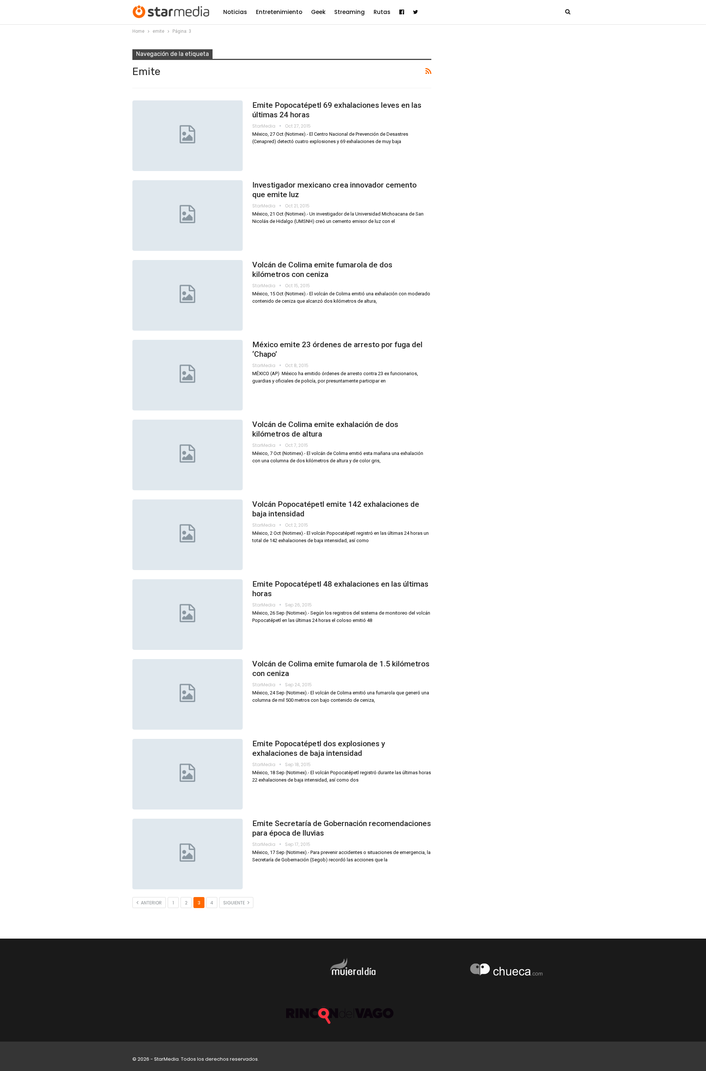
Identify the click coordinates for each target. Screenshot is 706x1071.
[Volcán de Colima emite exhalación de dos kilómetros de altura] (187, 455)
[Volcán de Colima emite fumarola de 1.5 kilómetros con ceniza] (187, 694)
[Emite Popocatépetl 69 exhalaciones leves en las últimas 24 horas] (187, 135)
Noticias (235, 12)
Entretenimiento (279, 12)
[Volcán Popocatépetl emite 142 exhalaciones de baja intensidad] (187, 534)
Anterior (151, 903)
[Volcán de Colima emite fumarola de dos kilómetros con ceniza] (187, 295)
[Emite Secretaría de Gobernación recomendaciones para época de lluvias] (187, 854)
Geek (318, 12)
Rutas (382, 12)
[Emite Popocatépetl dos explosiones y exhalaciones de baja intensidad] (187, 774)
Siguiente (234, 903)
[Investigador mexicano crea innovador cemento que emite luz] (187, 215)
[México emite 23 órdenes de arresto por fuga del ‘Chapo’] (187, 375)
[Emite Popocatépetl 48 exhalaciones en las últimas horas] (187, 614)
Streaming (349, 12)
